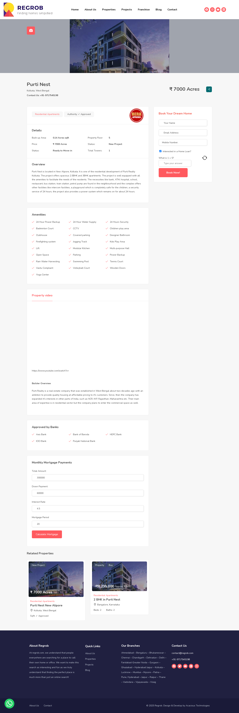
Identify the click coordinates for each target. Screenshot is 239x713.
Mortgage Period (40, 517)
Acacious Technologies (198, 705)
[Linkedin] (223, 9)
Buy (111, 565)
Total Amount (39, 471)
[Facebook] (206, 9)
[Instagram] (212, 9)
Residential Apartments (47, 114)
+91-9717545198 (181, 659)
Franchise (144, 9)
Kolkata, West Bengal (38, 90)
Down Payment (40, 486)
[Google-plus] (191, 666)
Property (99, 565)
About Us (90, 9)
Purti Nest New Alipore (46, 605)
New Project (115, 144)
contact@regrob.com (182, 653)
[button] (9, 703)
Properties (109, 9)
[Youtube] (218, 9)
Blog (159, 9)
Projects (126, 9)
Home (75, 9)
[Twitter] (179, 666)
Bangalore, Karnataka (108, 604)
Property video (42, 295)
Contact (172, 9)
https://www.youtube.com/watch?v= (50, 370)
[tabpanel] (119, 46)
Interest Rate (38, 501)
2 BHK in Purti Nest (107, 599)
